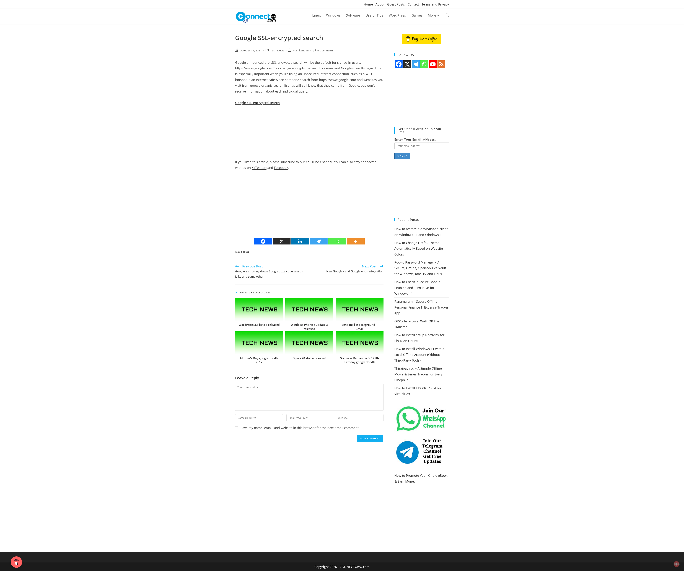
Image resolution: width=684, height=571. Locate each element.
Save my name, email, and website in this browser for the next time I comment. (300, 428)
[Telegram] (319, 241)
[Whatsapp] (337, 241)
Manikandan (301, 50)
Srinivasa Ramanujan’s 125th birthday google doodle (359, 360)
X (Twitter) (259, 167)
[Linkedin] (300, 241)
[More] (356, 241)
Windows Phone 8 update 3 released (309, 327)
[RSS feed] (441, 64)
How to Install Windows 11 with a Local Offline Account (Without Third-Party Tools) (419, 354)
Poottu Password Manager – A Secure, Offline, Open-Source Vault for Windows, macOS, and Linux (420, 268)
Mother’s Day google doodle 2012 (259, 360)
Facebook (281, 167)
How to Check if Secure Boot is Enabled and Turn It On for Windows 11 (417, 288)
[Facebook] (263, 241)
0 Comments (325, 50)
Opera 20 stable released (309, 358)
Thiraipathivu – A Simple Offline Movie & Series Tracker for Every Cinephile (418, 374)
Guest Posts (396, 4)
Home (368, 4)
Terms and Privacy (435, 4)
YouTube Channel (319, 162)
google (245, 252)
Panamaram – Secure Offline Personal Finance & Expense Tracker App (421, 307)
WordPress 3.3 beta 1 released (259, 325)
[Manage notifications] (676, 564)
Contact (413, 4)
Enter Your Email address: (415, 139)
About (379, 4)
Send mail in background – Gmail (359, 327)
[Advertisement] (309, 134)
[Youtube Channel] (433, 64)
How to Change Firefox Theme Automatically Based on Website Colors (418, 248)
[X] (282, 241)
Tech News (277, 50)
